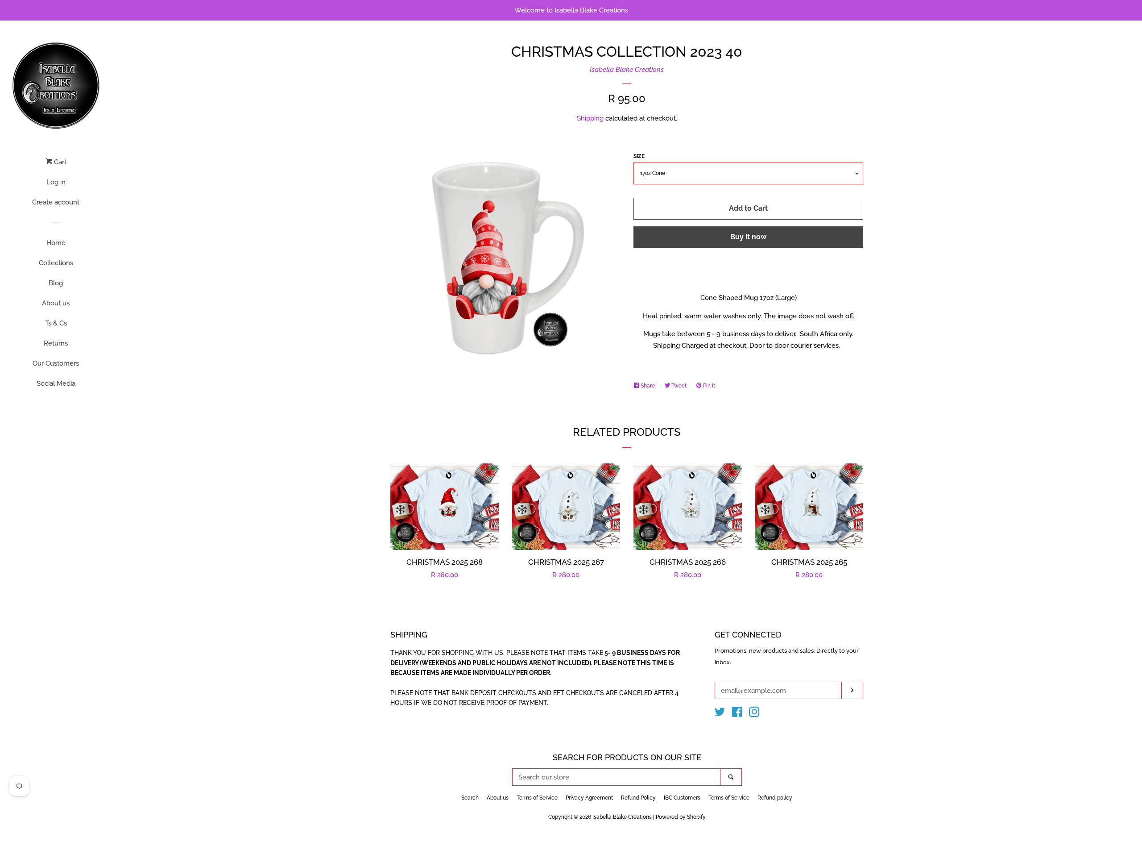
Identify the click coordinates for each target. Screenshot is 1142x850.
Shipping (590, 118)
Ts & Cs (56, 323)
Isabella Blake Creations (627, 70)
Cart (59, 162)
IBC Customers (682, 798)
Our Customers (56, 363)
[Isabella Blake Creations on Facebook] (737, 714)
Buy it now (748, 237)
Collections (56, 263)
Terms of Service (537, 798)
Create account (55, 202)
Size (639, 156)
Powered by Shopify (681, 817)
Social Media (56, 383)
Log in (56, 182)
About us (56, 303)
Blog (56, 283)
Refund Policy (638, 798)
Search (470, 798)
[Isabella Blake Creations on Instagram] (754, 714)
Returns (56, 343)
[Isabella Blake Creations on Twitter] (720, 714)
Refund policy (774, 798)
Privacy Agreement (589, 798)
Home (56, 243)
